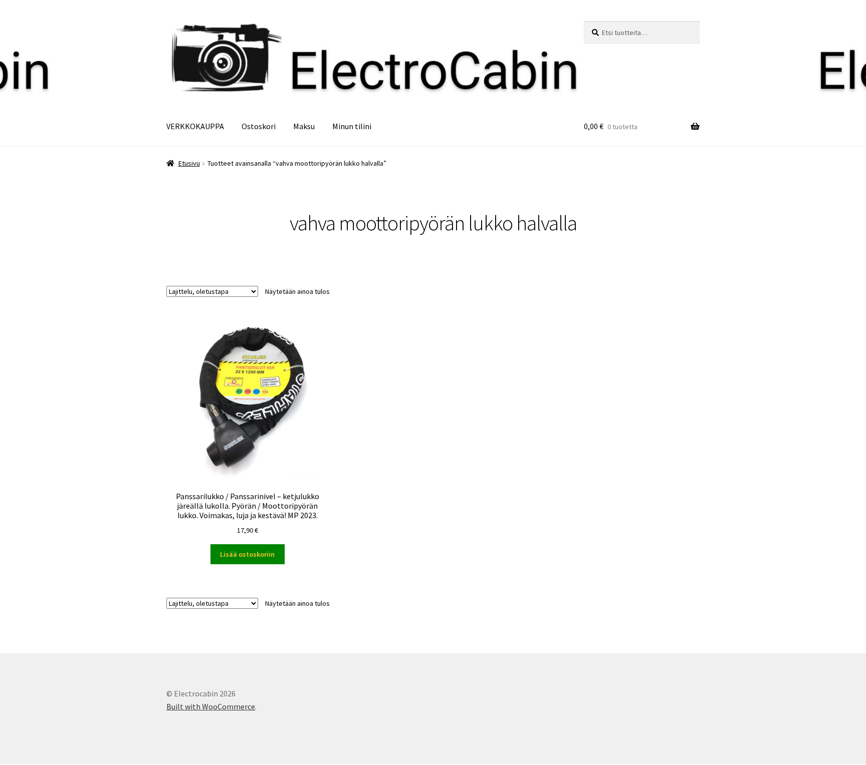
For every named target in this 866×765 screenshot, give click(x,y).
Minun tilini (351, 126)
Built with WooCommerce (210, 706)
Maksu (304, 126)
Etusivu (189, 163)
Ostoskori (259, 126)
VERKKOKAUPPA (195, 126)
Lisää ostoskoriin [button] (247, 554)
